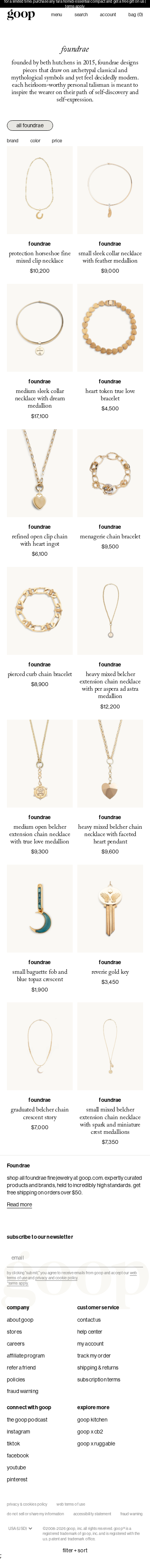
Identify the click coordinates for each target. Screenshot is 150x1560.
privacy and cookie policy (56, 1278)
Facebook (18, 1455)
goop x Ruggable (96, 1443)
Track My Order (94, 1356)
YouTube (16, 1467)
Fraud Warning (22, 1391)
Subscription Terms (99, 1379)
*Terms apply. (17, 1283)
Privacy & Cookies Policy (27, 1504)
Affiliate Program (26, 1356)
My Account (90, 1344)
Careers (16, 1344)
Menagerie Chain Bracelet (110, 537)
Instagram (18, 1431)
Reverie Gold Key (110, 972)
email (16, 1251)
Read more (19, 1204)
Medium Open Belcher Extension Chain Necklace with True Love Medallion (39, 834)
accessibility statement (92, 1514)
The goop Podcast (27, 1420)
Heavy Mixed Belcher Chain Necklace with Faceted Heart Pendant (110, 834)
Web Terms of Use (71, 1504)
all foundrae (30, 125)
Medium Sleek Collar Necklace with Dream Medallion (40, 398)
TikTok (13, 1443)
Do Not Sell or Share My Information (35, 1514)
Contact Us (89, 1320)
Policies (16, 1379)
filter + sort (75, 1550)
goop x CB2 (90, 1431)
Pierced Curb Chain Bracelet (40, 674)
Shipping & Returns (98, 1367)
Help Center (90, 1332)
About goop (20, 1320)
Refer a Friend (21, 1367)
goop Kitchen (92, 1420)
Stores (14, 1332)
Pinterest (17, 1479)
